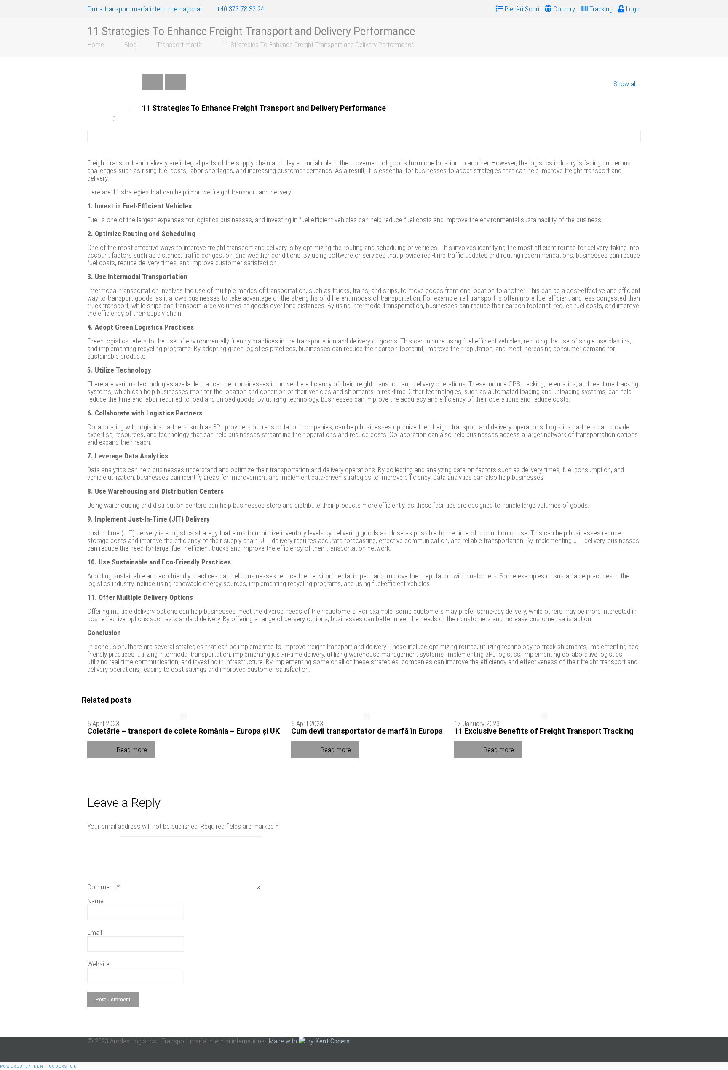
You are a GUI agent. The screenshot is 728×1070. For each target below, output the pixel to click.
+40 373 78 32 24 (240, 9)
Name (95, 901)
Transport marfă (179, 44)
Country (563, 9)
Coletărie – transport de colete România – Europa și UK (183, 731)
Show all (625, 84)
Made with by (309, 1041)
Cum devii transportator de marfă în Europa (367, 731)
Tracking (600, 9)
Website (98, 964)
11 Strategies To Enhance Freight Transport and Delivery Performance (318, 44)
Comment (103, 887)
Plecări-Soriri (521, 9)
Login (632, 9)
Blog (130, 44)
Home (95, 44)
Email (94, 932)
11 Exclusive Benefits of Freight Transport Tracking (544, 731)
